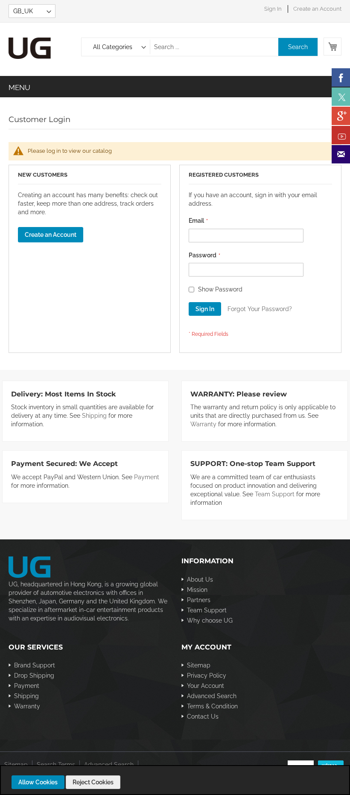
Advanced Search (211, 696)
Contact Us (203, 716)
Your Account (205, 685)
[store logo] (45, 48)
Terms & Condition (212, 706)
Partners (198, 600)
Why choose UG (210, 620)
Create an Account (317, 9)
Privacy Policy (206, 675)
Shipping (94, 415)
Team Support (275, 494)
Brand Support (34, 665)
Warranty (203, 424)
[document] (176, 782)
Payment (146, 477)
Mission (197, 589)
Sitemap (198, 665)
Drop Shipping (34, 675)
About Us (200, 579)
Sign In (273, 9)
